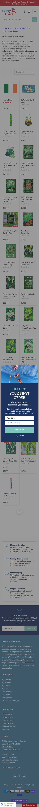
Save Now (19, 430)
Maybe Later (19, 436)
